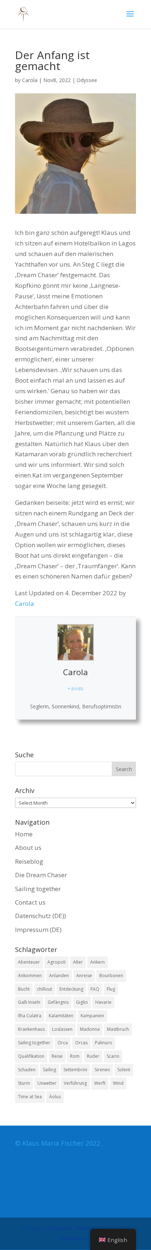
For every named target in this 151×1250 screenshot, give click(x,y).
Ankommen (30, 975)
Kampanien (92, 1016)
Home (24, 834)
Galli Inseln (29, 1002)
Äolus (55, 1097)
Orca (63, 1043)
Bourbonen (111, 975)
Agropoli (56, 962)
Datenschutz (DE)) (40, 916)
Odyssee (87, 80)
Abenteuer (29, 962)
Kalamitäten (61, 1016)
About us (28, 847)
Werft (100, 1083)
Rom (75, 1056)
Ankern (97, 962)
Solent (123, 1070)
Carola (29, 80)
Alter (78, 962)
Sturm (24, 1083)
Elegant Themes (74, 1227)
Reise (57, 1056)
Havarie (103, 1002)
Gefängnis (58, 1002)
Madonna (90, 1029)
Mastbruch (118, 1029)
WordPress (75, 1238)
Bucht (24, 989)
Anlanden (59, 975)
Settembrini (75, 1070)
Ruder (93, 1056)
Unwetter (46, 1083)
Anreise (84, 975)
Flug (111, 989)
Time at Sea (30, 1097)
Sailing (49, 1070)
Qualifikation (31, 1056)
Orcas (81, 1043)
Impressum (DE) (38, 929)
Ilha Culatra (29, 1016)
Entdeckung (71, 989)
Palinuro (103, 1043)
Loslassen (62, 1029)
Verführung (75, 1083)
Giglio (82, 1002)
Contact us (30, 902)
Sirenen (102, 1070)
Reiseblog (29, 861)
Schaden (27, 1070)
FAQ (95, 989)
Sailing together (38, 889)
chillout (44, 989)
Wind (118, 1083)
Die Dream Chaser (41, 875)
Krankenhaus (31, 1029)
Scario (113, 1056)
